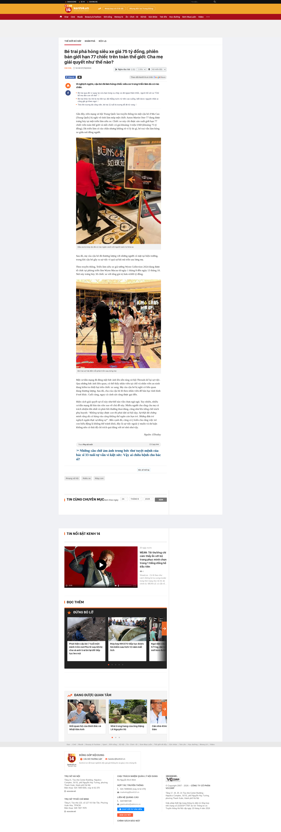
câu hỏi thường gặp (92, 759)
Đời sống (108, 17)
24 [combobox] (123, 499)
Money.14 (118, 17)
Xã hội (143, 17)
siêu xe (87, 478)
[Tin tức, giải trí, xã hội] (79, 9)
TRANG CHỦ (61, 17)
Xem (161, 499)
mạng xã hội (72, 478)
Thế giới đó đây (160, 744)
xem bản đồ (71, 791)
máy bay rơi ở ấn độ (114, 8)
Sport (104, 744)
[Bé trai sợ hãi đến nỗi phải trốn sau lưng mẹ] (118, 323)
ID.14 (83, 2)
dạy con (99, 478)
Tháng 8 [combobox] (135, 499)
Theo (118, 444)
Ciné (73, 17)
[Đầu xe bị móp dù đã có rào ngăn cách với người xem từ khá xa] (118, 191)
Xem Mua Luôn (189, 17)
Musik (80, 17)
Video (201, 17)
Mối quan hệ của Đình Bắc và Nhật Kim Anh (85, 728)
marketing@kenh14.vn (129, 792)
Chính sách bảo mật (128, 821)
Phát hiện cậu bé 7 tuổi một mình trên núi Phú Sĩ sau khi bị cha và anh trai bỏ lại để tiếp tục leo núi (85, 648)
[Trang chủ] (68, 85)
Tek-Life (182, 744)
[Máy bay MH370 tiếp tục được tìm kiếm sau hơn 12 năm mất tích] (127, 629)
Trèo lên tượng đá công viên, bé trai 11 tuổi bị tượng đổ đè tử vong (106, 105)
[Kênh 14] (71, 760)
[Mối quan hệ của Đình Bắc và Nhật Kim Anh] (87, 712)
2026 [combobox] (147, 499)
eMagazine (71, 2)
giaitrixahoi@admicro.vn (130, 804)
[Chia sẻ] (68, 93)
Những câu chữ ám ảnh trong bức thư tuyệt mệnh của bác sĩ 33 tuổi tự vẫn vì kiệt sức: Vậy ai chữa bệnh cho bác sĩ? (118, 455)
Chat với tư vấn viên (132, 809)
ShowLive (93, 2)
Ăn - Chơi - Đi (132, 17)
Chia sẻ (71, 77)
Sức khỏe (153, 17)
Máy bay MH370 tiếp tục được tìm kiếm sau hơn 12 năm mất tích (127, 647)
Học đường (174, 17)
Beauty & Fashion (93, 17)
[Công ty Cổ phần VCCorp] (173, 778)
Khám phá (90, 41)
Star (66, 17)
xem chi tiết (125, 815)
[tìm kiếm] (214, 2)
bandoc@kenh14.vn (116, 759)
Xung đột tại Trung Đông (142, 8)
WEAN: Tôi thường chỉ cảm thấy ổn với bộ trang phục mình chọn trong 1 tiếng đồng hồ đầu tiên (153, 559)
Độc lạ (102, 41)
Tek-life (163, 17)
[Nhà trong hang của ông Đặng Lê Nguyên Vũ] (128, 712)
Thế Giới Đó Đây (72, 41)
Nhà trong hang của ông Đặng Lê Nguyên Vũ (127, 728)
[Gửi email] (79, 77)
